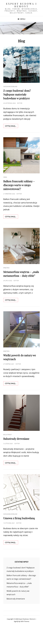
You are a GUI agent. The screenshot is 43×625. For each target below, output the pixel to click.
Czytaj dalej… (11, 126)
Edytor (19, 103)
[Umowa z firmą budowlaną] (21, 492)
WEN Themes (25, 621)
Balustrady (7, 435)
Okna (5, 177)
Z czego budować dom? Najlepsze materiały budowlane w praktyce (17, 94)
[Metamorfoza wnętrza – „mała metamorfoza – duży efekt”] (21, 246)
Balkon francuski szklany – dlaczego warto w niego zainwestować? (19, 185)
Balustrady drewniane (16, 438)
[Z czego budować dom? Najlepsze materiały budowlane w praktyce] (21, 65)
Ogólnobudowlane (10, 86)
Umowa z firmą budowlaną (19, 518)
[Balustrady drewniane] (21, 413)
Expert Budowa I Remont (21, 5)
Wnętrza (6, 268)
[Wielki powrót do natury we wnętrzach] (21, 329)
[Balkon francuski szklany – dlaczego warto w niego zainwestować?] (21, 155)
